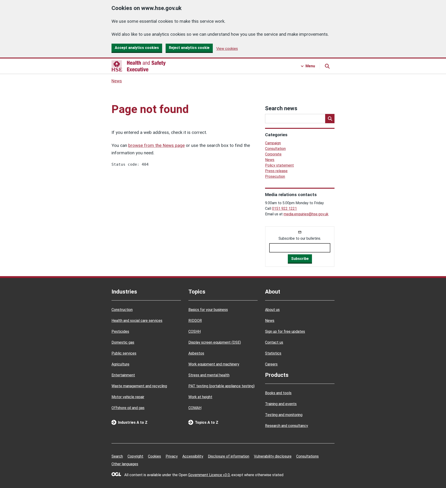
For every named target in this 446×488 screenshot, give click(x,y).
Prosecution (275, 176)
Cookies (154, 456)
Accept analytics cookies (137, 47)
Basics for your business (208, 309)
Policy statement (279, 165)
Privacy (172, 456)
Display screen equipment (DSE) (214, 342)
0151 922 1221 (284, 208)
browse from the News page (156, 145)
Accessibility (192, 456)
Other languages (125, 464)
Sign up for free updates (285, 331)
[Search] (329, 118)
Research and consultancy (286, 425)
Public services (124, 353)
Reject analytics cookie (189, 47)
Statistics (273, 353)
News (117, 81)
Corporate (273, 154)
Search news (281, 108)
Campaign (273, 143)
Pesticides (120, 331)
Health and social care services (137, 320)
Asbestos (196, 353)
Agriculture (120, 364)
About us (272, 309)
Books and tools (278, 393)
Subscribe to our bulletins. (300, 238)
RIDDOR (195, 320)
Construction (122, 309)
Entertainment (123, 375)
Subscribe (300, 258)
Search (117, 456)
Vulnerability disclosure (273, 456)
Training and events (281, 404)
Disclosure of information (228, 456)
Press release (276, 171)
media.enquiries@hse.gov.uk (306, 214)
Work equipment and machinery (213, 364)
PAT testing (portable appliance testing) (221, 386)
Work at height (200, 397)
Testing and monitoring (283, 415)
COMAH (194, 408)
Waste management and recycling (139, 386)
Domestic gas (123, 342)
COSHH (194, 331)
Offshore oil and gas (128, 408)
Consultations (307, 456)
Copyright (135, 456)
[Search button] (327, 66)
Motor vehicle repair (128, 397)
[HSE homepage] (139, 66)
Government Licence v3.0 (209, 475)
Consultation (275, 148)
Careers (271, 364)
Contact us (274, 342)
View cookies (227, 48)
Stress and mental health (209, 375)
